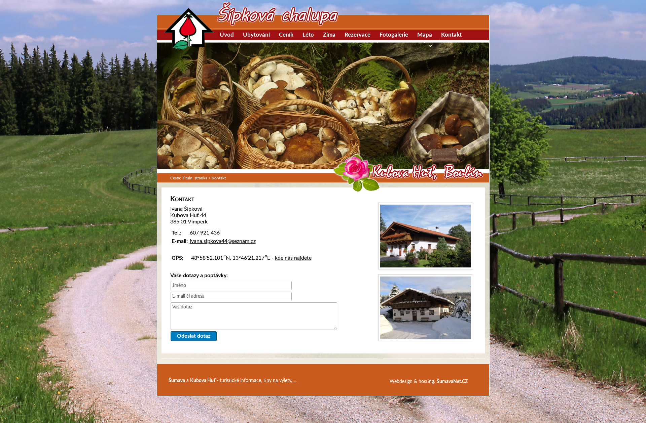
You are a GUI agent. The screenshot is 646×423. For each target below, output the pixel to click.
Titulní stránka (194, 178)
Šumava (177, 380)
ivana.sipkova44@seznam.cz (223, 241)
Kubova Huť (202, 380)
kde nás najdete (293, 258)
